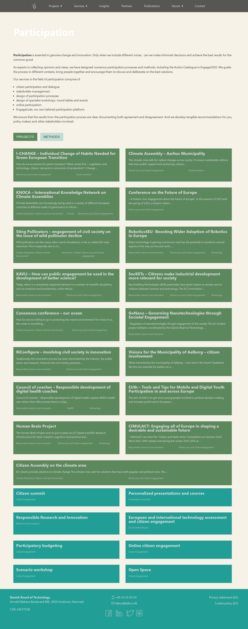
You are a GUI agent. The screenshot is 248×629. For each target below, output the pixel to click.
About (176, 6)
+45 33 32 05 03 (126, 597)
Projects (54, 6)
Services (79, 6)
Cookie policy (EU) (226, 603)
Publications (152, 6)
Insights (104, 6)
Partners (126, 6)
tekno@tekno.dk (126, 603)
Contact (200, 6)
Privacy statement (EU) (223, 597)
